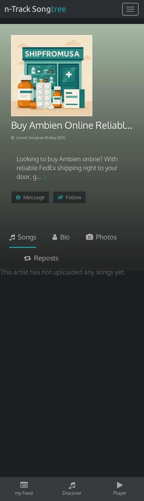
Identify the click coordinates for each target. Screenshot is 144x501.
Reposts (44, 258)
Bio (63, 237)
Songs (25, 237)
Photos (105, 237)
